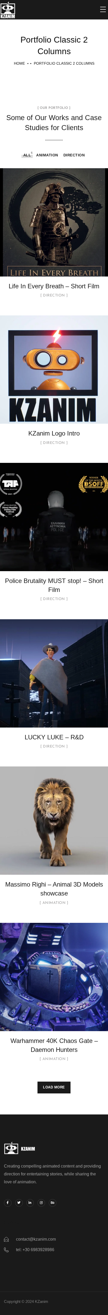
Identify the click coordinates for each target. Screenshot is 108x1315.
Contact (13, 1222)
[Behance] (52, 1203)
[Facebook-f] (8, 1203)
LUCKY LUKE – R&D (54, 737)
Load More (54, 1087)
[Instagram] (41, 1203)
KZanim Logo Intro (54, 433)
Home (19, 63)
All (27, 155)
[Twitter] (19, 1203)
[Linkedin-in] (30, 1203)
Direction (74, 155)
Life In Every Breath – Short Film (54, 286)
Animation (47, 155)
